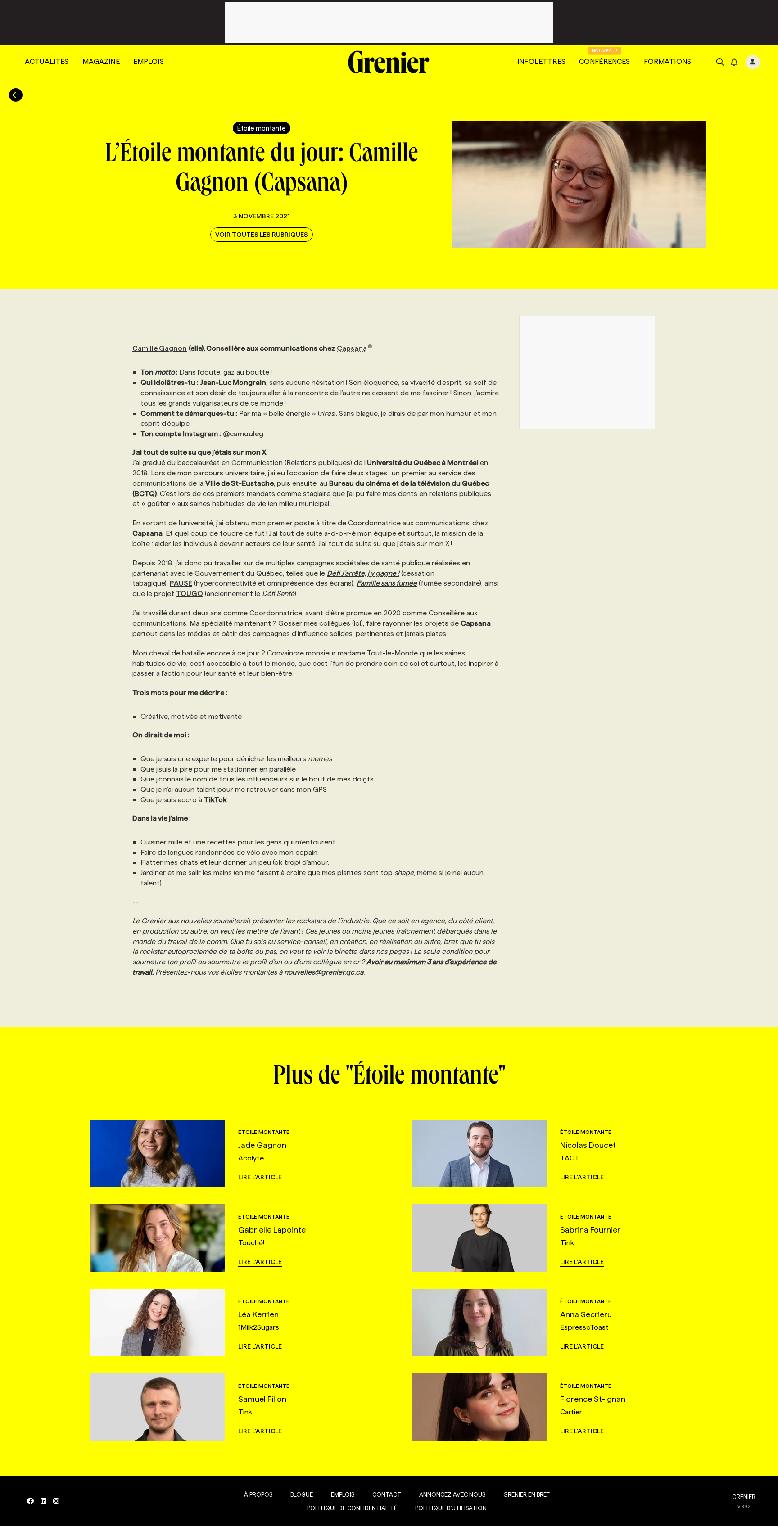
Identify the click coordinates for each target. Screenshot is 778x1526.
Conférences (604, 61)
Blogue (301, 1494)
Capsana (352, 348)
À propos (258, 1494)
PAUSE (181, 583)
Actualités (47, 61)
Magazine (101, 61)
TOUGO (189, 593)
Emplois (148, 61)
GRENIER (743, 1497)
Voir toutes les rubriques (261, 234)
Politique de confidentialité (352, 1508)
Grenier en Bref (526, 1494)
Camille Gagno (157, 348)
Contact (386, 1494)
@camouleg (243, 434)
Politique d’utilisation (451, 1508)
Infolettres (541, 61)
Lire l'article (260, 1177)
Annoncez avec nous (452, 1494)
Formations (668, 61)
